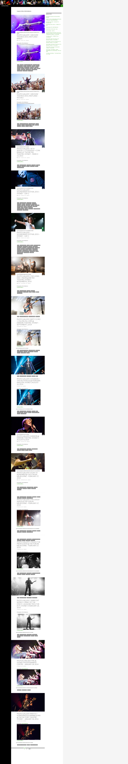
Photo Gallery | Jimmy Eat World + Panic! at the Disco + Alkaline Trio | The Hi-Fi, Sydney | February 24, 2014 (28, 604)
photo (19, 352)
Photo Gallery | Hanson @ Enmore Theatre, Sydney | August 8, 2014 (28, 438)
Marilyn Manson (20, 206)
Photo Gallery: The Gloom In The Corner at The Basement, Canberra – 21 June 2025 (53, 45)
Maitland (36, 67)
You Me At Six (30, 70)
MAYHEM (25, 206)
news (35, 32)
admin (28, 40)
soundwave (30, 207)
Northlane (27, 68)
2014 (18, 290)
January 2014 (29, 687)
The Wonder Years (37, 208)
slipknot (26, 207)
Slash (22, 207)
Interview (58, 5)
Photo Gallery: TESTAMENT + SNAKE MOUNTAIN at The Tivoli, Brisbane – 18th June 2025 (53, 50)
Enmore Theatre (30, 351)
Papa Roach (35, 206)
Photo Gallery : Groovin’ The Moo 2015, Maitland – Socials (27, 96)
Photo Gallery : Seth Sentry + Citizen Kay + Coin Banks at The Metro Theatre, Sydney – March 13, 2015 (28, 152)
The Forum (19, 489)
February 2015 (35, 246)
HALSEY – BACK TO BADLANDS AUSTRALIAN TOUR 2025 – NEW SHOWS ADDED (53, 19)
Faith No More (20, 246)
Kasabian (25, 412)
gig (37, 411)
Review (51, 5)
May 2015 (19, 68)
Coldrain (34, 202)
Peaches (38, 68)
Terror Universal (20, 252)
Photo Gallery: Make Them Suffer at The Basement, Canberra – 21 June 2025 (52, 39)
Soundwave (29, 188)
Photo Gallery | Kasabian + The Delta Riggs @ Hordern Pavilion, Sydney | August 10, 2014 (28, 381)
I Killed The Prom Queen (36, 539)
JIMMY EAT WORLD (20, 635)
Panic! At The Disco (27, 635)
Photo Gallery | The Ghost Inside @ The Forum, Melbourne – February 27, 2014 (28, 502)
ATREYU (28, 245)
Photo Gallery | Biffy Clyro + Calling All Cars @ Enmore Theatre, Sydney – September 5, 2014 (28, 322)
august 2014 (29, 411)
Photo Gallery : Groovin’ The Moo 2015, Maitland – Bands (27, 37)
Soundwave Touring (35, 412)
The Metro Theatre (21, 167)
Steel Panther (32, 251)
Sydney (18, 33)
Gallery (19, 40)
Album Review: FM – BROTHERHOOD (52, 27)
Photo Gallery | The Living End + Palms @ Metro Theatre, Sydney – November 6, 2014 (28, 278)
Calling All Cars (20, 351)
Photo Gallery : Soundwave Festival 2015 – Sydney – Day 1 (28, 234)
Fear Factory (25, 246)
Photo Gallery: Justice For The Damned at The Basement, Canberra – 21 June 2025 (53, 42)
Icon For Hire (37, 247)
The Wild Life (31, 208)
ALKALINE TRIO (29, 597)
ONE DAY (31, 68)
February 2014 (20, 488)
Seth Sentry (32, 166)
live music (32, 67)
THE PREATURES (20, 70)
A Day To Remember (23, 487)
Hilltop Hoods (27, 67)
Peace (35, 68)
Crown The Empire (37, 245)
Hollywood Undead (31, 247)
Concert (25, 351)
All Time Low (29, 202)
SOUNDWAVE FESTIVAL (21, 208)
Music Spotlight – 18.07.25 (50, 30)
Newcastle (32, 32)
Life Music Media (5, 5)
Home (48, 5)
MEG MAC (23, 68)
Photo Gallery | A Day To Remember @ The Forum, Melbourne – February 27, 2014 (28, 475)
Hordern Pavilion (20, 412)
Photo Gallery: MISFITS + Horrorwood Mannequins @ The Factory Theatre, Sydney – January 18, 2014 (28, 716)
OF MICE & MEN (30, 206)
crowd (37, 123)
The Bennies (32, 252)
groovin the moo (20, 67)
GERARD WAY (19, 247)
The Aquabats (26, 252)
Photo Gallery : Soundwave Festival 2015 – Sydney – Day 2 (28, 191)
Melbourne (25, 488)
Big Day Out (25, 687)
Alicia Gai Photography (28, 64)
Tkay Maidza (25, 70)
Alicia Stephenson (20, 32)
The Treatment (20, 253)
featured (19, 205)
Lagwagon (28, 205)
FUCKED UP (23, 205)
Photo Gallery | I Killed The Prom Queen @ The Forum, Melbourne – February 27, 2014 (28, 544)
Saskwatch (23, 69)
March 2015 (23, 166)
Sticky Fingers (28, 69)
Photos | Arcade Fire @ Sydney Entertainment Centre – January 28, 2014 (27, 662)
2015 (18, 64)
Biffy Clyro (37, 316)
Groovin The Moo (27, 32)
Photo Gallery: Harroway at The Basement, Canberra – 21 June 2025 (53, 47)
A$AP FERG (21, 64)
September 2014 (23, 352)
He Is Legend (24, 247)
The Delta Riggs (34, 69)
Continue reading (20, 61)
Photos (55, 5)
